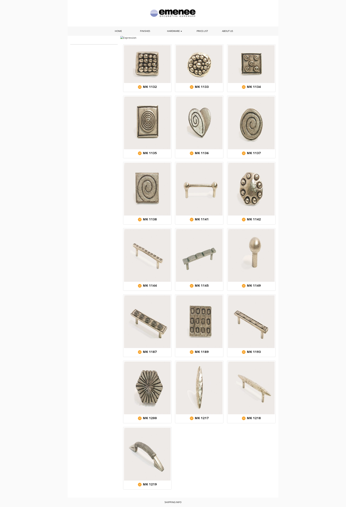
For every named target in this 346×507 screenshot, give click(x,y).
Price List (202, 31)
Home (118, 31)
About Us (227, 31)
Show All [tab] (85, 41)
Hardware (173, 31)
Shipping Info (173, 502)
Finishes (145, 31)
